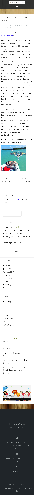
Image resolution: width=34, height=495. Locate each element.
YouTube (12, 484)
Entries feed (8, 319)
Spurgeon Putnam (24, 25)
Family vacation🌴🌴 (12, 227)
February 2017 (9, 285)
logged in (18, 199)
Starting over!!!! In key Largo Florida (18, 237)
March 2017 (8, 281)
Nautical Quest (7, 36)
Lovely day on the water (13, 234)
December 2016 (10, 288)
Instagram (22, 484)
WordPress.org (9, 325)
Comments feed (10, 322)
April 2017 (8, 278)
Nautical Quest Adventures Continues (8, 181)
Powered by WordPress (11, 488)
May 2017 (8, 275)
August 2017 (9, 272)
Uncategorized (7, 27)
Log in (6, 315)
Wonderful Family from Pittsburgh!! (18, 230)
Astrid (29, 488)
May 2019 (8, 266)
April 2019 (8, 269)
